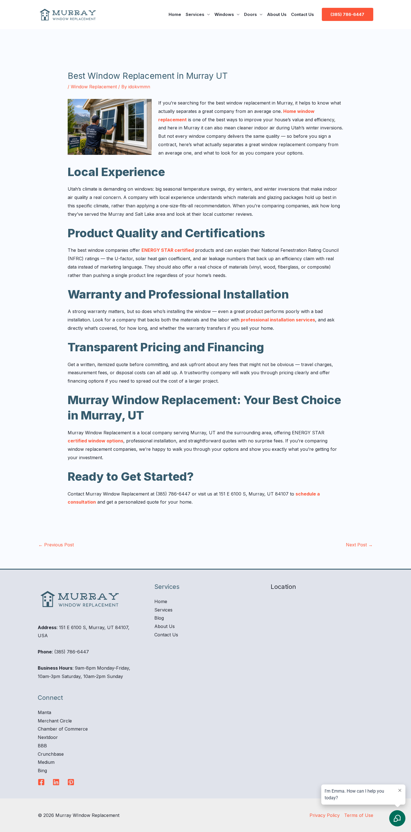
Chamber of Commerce (63, 729)
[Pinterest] (70, 782)
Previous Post (56, 544)
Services (195, 14)
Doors (250, 14)
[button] (347, 14)
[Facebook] (41, 782)
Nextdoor (48, 737)
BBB (42, 745)
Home (175, 14)
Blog (159, 618)
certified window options (95, 441)
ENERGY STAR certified (167, 250)
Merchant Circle (55, 721)
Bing (42, 770)
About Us (277, 14)
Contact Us (302, 14)
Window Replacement (94, 86)
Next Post (359, 544)
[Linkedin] (56, 782)
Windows (224, 14)
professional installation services (278, 320)
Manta (44, 712)
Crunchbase (51, 754)
